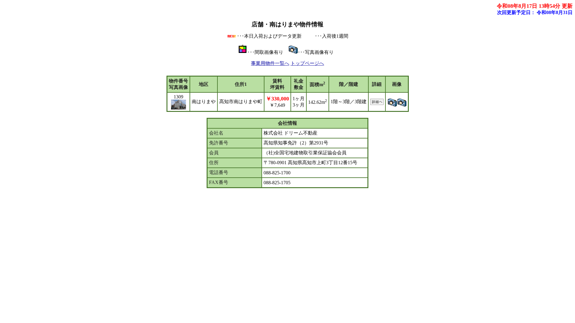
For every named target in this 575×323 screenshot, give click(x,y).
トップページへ (307, 63)
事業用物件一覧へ (270, 63)
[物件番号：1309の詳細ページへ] (377, 103)
